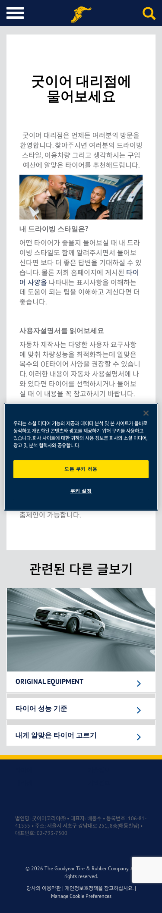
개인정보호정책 (81, 888)
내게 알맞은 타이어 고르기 (56, 735)
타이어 (23, 770)
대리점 (23, 783)
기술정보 (99, 770)
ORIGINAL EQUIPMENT (49, 682)
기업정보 (99, 783)
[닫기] (146, 412)
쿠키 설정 (81, 491)
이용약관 (51, 888)
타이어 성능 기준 (41, 708)
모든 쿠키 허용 (81, 469)
